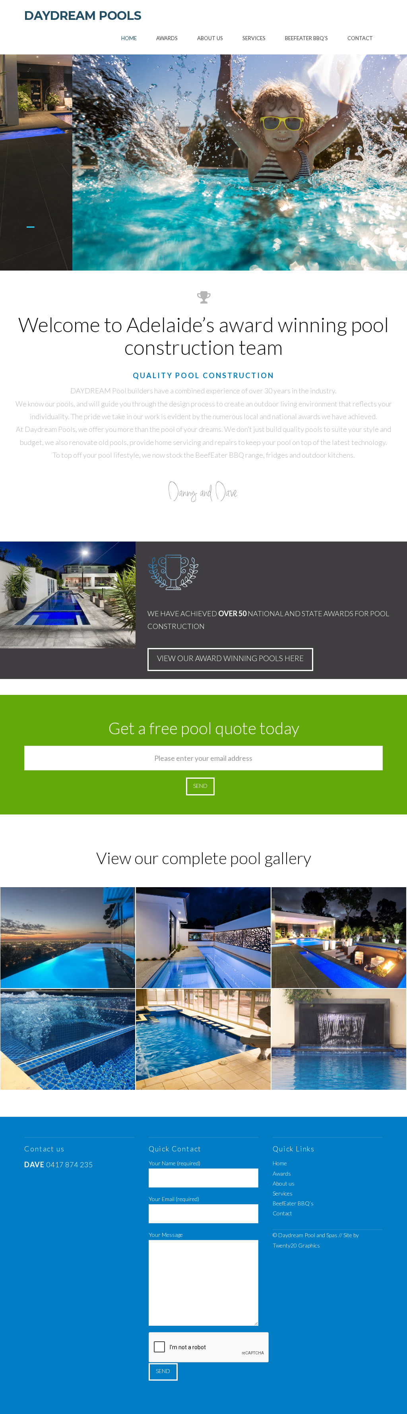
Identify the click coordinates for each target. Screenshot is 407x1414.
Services (283, 1193)
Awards (282, 1173)
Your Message (166, 1234)
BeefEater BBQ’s (293, 1203)
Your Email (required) (174, 1198)
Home (280, 1163)
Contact (282, 1213)
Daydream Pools (82, 16)
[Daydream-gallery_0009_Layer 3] (338, 937)
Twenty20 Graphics (296, 1245)
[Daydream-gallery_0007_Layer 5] (203, 1039)
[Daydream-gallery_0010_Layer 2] (203, 937)
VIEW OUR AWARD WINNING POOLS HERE (230, 658)
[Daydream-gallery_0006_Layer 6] (338, 1039)
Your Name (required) (174, 1163)
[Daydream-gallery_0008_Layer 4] (67, 1039)
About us (284, 1183)
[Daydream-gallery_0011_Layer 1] (67, 937)
